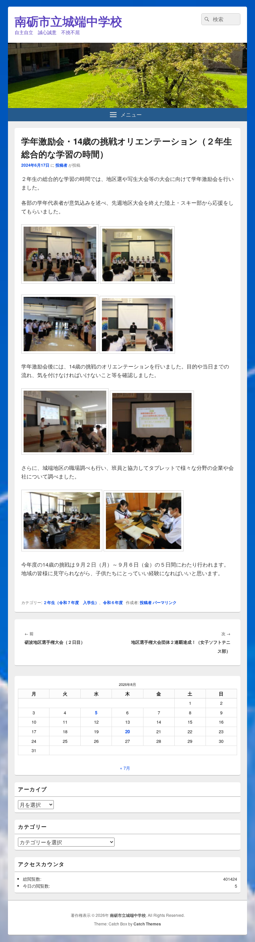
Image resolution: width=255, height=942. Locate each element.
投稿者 (61, 165)
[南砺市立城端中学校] (127, 106)
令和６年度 (113, 602)
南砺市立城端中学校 (68, 20)
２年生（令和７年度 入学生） (71, 602)
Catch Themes (147, 924)
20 (127, 731)
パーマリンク (165, 602)
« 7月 (125, 768)
